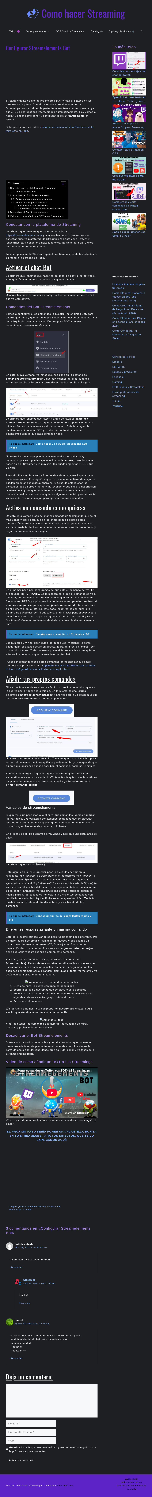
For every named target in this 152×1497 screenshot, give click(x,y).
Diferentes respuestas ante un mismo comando (42, 209)
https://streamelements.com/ (24, 235)
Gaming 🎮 (97, 31)
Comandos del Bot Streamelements (30, 195)
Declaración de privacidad (131, 1485)
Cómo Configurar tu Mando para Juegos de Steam (126, 334)
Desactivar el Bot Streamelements (29, 212)
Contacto (131, 1489)
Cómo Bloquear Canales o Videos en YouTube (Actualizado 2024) (128, 297)
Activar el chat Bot (26, 192)
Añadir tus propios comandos (32, 202)
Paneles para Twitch (20, 1209)
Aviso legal (131, 1479)
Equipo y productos (124, 372)
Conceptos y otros (124, 356)
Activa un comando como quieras (34, 199)
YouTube (117, 406)
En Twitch (118, 367)
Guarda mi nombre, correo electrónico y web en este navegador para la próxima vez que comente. (52, 1449)
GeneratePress (65, 1485)
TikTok (116, 401)
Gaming (117, 382)
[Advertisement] (52, 76)
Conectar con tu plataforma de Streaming (33, 188)
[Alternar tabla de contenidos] (61, 183)
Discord (117, 361)
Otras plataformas (36, 31)
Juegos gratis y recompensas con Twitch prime (35, 1206)
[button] (142, 31)
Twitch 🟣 (14, 31)
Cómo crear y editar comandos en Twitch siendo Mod (125, 206)
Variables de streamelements (34, 206)
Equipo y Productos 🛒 (122, 31)
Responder (16, 1267)
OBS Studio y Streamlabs (70, 31)
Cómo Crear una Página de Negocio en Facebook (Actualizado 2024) (127, 309)
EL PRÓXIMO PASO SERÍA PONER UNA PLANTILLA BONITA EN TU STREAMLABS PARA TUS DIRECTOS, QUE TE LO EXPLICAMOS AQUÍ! (52, 1135)
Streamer (29, 1279)
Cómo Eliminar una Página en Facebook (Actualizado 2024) (129, 322)
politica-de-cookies (131, 1482)
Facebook (118, 377)
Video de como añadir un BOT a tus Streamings (37, 216)
